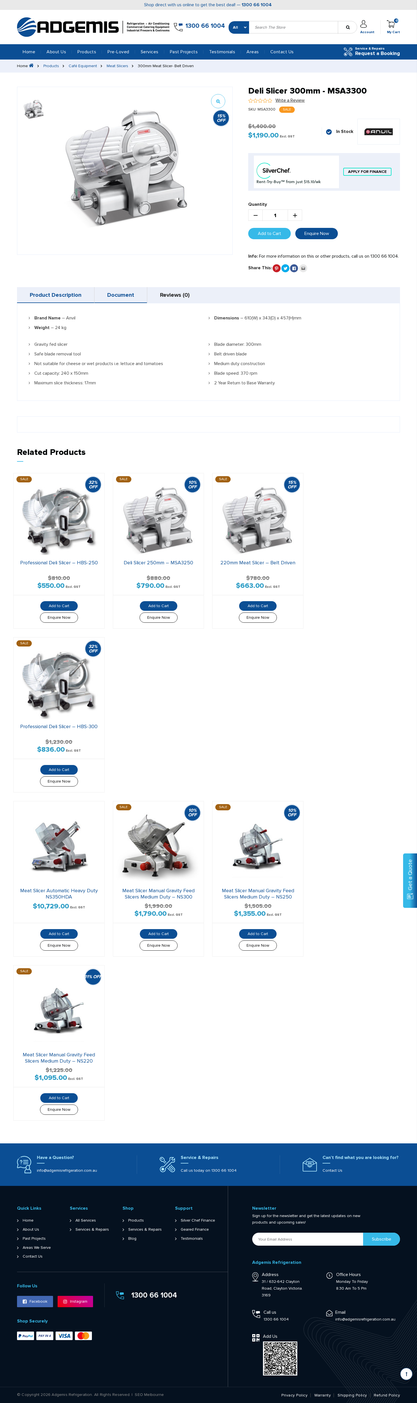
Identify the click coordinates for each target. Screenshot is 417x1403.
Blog (132, 1238)
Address (270, 1274)
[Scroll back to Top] (406, 1374)
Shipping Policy (352, 1395)
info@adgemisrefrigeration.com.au (67, 1170)
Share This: (260, 268)
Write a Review (290, 100)
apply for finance (367, 171)
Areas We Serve (37, 1247)
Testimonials (222, 52)
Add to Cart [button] (59, 605)
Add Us (270, 1336)
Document (120, 295)
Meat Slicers (117, 65)
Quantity (257, 204)
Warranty (322, 1395)
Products (51, 65)
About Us (56, 52)
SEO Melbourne (149, 1395)
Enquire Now (316, 233)
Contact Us (282, 52)
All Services (85, 1220)
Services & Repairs (92, 1229)
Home (29, 52)
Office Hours (348, 1274)
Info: (253, 256)
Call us (270, 1312)
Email (340, 1312)
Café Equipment (83, 65)
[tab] (55, 295)
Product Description (55, 295)
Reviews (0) (174, 295)
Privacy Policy (294, 1395)
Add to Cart (269, 233)
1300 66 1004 (257, 5)
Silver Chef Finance (198, 1220)
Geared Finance (195, 1229)
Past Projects (184, 52)
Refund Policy (387, 1395)
